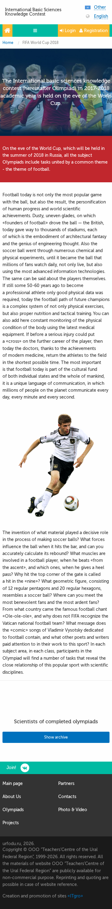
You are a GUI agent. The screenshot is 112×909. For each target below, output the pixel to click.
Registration (95, 30)
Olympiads (13, 809)
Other (100, 7)
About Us (11, 796)
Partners (66, 783)
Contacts (67, 796)
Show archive (56, 737)
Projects (10, 822)
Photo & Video (72, 809)
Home (7, 43)
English (101, 16)
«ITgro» (75, 896)
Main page (12, 783)
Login (69, 30)
